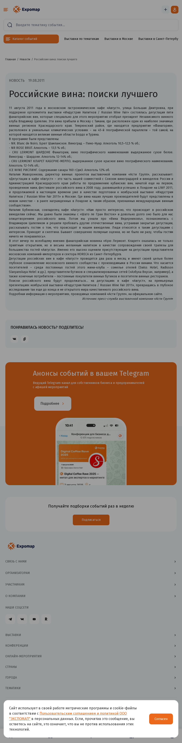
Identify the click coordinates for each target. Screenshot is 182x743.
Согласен (161, 719)
